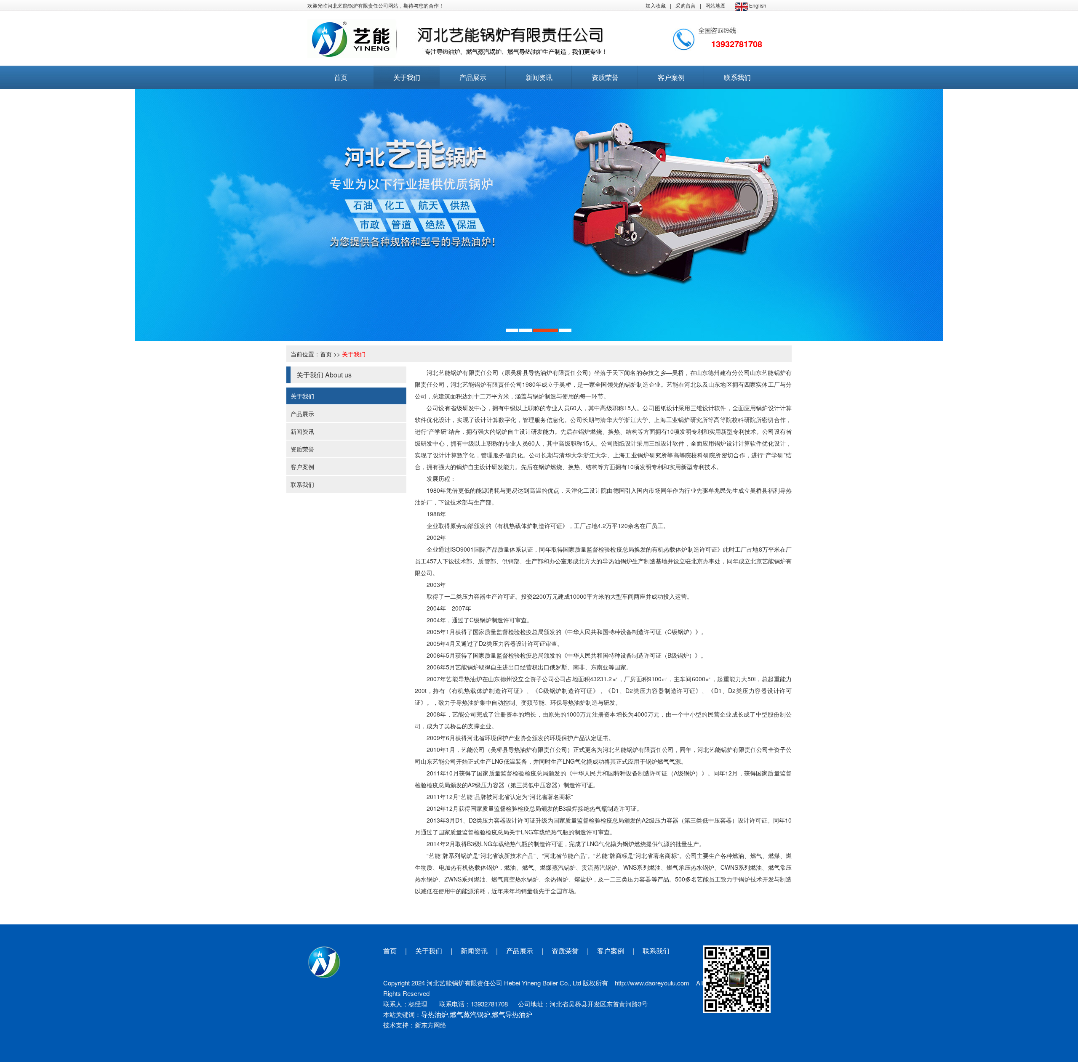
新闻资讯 (302, 431)
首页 (326, 354)
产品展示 (302, 413)
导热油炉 (434, 1014)
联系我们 (302, 484)
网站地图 (715, 5)
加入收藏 (656, 5)
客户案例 (302, 466)
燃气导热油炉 (512, 1014)
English (757, 5)
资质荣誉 (302, 449)
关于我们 (354, 354)
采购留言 (685, 5)
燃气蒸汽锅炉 (470, 1014)
